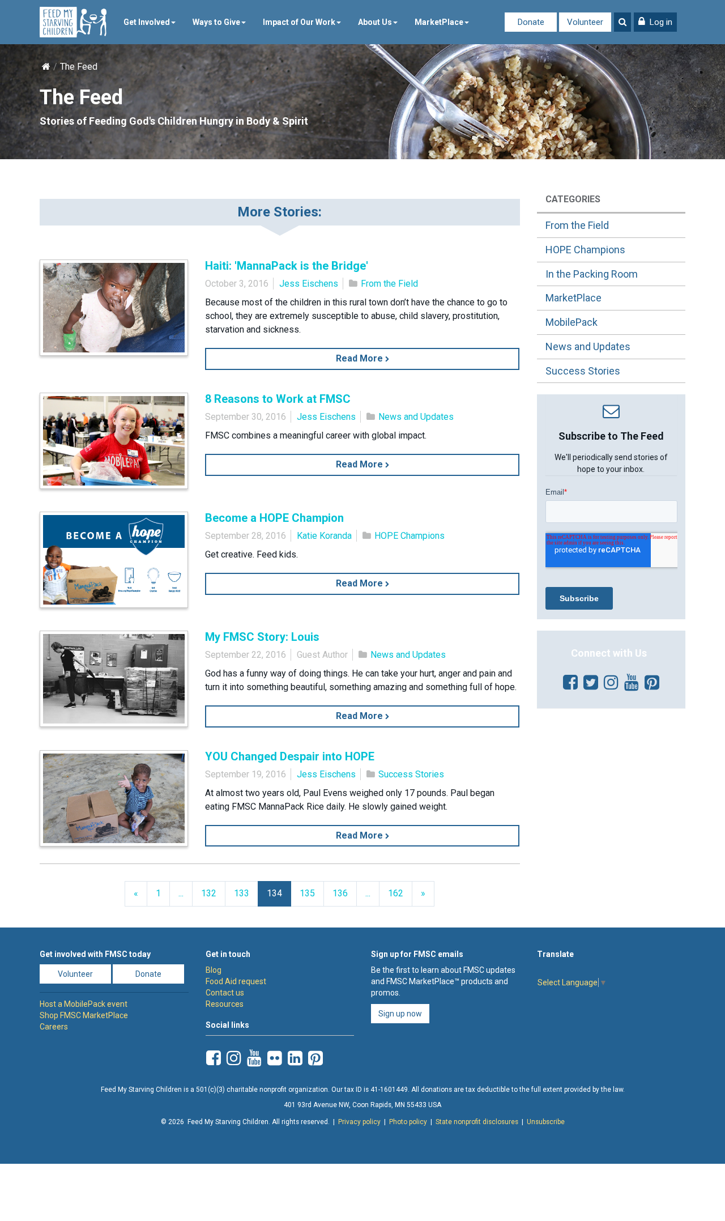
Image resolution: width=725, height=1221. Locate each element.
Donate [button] (148, 973)
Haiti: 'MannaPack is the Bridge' (286, 266)
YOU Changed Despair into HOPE (289, 756)
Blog (213, 970)
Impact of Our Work (299, 22)
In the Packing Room (591, 274)
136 (340, 893)
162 (395, 893)
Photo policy (408, 1122)
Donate (531, 22)
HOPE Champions (409, 535)
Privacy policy (359, 1122)
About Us (375, 22)
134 (274, 893)
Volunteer (585, 22)
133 (241, 893)
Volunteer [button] (75, 973)
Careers (54, 1026)
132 (208, 893)
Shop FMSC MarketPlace (84, 1015)
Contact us (225, 992)
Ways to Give (216, 22)
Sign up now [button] (400, 1013)
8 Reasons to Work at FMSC (278, 399)
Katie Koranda (324, 535)
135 (307, 893)
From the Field (389, 283)
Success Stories (411, 774)
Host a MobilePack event (83, 1004)
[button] (655, 22)
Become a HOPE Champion (274, 518)
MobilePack (571, 322)
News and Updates (416, 416)
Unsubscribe (546, 1122)
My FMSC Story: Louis (262, 637)
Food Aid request (236, 981)
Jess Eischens (308, 283)
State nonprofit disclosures (477, 1122)
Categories (572, 199)
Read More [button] (360, 358)
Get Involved (146, 22)
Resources (225, 1004)
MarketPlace (439, 22)
